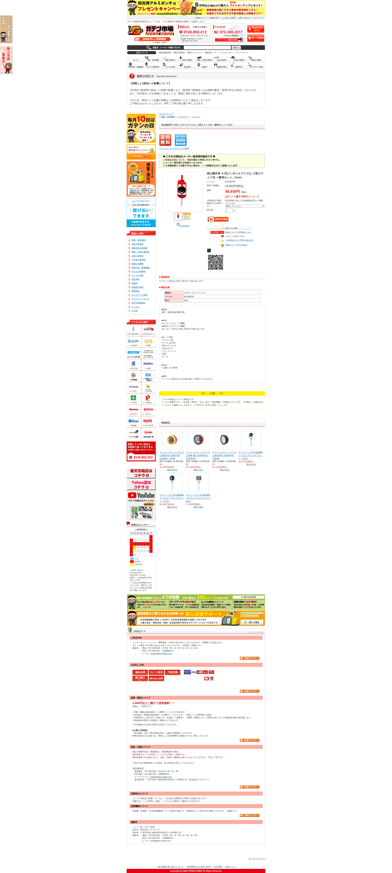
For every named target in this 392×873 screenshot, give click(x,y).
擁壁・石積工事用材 (204, 59)
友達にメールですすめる (236, 245)
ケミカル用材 (170, 65)
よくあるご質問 (228, 18)
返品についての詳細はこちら (238, 232)
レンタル (135, 307)
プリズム (196, 117)
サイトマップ (258, 18)
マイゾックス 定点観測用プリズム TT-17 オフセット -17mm (250, 455)
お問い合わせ (243, 18)
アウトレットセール (140, 299)
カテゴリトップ (166, 114)
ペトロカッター (226, 52)
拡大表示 (185, 226)
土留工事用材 (222, 59)
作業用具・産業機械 (136, 65)
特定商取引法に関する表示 (199, 866)
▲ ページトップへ (257, 858)
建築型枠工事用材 (139, 248)
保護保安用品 (222, 65)
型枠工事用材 (187, 59)
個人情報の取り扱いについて (171, 866)
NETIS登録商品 (138, 303)
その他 (135, 311)
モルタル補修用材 (153, 65)
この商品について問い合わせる (239, 240)
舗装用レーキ (211, 52)
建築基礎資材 (165, 52)
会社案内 (218, 866)
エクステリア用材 (256, 65)
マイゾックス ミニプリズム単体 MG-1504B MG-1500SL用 (198, 455)
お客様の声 (213, 18)
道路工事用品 (179, 52)
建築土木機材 (256, 59)
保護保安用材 (137, 287)
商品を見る (172, 470)
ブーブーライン (242, 52)
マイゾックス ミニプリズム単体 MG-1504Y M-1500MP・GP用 (172, 455)
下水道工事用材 (239, 59)
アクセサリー (183, 117)
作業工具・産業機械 (140, 268)
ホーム (136, 59)
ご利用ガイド (199, 18)
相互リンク (231, 866)
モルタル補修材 (138, 271)
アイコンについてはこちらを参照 (174, 148)
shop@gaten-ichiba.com (161, 653)
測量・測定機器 (153, 59)
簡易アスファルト (195, 52)
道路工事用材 (170, 59)
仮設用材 (187, 65)
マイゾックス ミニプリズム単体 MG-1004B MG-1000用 (224, 455)
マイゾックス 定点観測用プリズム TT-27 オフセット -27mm (172, 498)
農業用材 (239, 65)
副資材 (204, 65)
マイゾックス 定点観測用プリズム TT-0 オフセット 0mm (198, 498)
